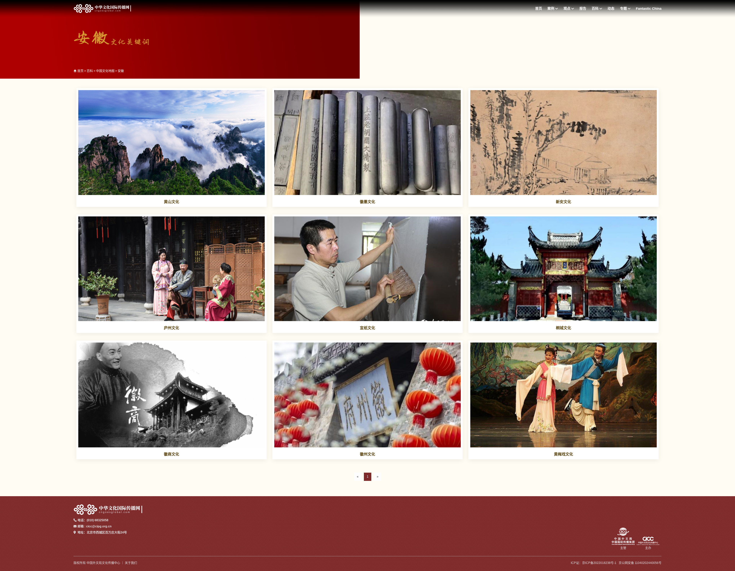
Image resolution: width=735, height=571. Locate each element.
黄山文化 (171, 202)
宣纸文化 (367, 328)
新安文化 (563, 202)
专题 (624, 9)
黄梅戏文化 (563, 454)
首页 (538, 9)
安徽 (121, 71)
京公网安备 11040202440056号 (640, 562)
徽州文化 (367, 454)
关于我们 (131, 562)
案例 (551, 9)
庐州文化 (171, 328)
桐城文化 (563, 328)
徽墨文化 (367, 202)
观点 (567, 9)
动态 (611, 9)
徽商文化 (171, 454)
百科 (595, 9)
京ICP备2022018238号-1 (599, 562)
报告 (582, 9)
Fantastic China (649, 9)
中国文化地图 (105, 71)
